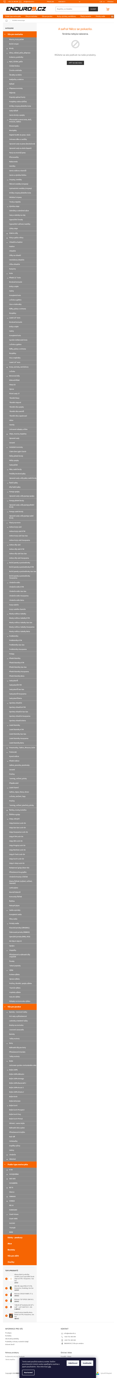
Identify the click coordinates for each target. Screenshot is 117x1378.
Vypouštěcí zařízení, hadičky (19, 224)
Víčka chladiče (14, 264)
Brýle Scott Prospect (16, 1110)
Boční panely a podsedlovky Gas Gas (22, 571)
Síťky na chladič (15, 255)
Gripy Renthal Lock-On (17, 850)
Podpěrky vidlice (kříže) (18, 101)
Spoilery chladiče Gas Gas (18, 712)
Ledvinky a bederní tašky (18, 1021)
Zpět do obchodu (75, 63)
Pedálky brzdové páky (17, 474)
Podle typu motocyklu (18, 1164)
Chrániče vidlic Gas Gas (17, 591)
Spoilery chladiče (15, 703)
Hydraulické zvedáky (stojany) (20, 188)
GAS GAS (12, 1179)
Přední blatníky (14, 658)
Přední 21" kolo (15, 278)
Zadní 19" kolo (14, 362)
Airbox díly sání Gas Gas (18, 553)
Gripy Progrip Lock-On (17, 845)
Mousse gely (14, 126)
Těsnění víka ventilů (16, 411)
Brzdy (11, 48)
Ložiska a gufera (15, 300)
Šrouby (11, 961)
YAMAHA (12, 1196)
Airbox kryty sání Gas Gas (18, 536)
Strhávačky (13, 1141)
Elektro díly (13, 233)
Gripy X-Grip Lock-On (16, 863)
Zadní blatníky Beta (16, 743)
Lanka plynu (13, 888)
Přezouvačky (14, 157)
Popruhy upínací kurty (17, 97)
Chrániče (12, 1154)
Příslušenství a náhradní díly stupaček (19, 955)
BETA (11, 1187)
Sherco (11, 1192)
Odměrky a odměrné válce (19, 211)
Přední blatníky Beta (16, 676)
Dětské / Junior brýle (17, 1123)
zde (49, 1366)
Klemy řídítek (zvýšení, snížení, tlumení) (20, 882)
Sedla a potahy (14, 910)
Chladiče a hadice (15, 242)
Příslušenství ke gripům (18, 872)
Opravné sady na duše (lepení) (20, 148)
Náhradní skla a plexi (17, 1128)
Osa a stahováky (15, 304)
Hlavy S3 (12, 385)
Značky (11, 1262)
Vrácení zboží (9, 1344)
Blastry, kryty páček (16, 39)
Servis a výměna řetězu (17, 175)
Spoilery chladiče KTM (17, 707)
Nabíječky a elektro (16, 79)
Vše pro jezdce (14, 1006)
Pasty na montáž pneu (17, 153)
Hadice (12, 246)
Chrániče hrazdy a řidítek (18, 877)
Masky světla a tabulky (17, 614)
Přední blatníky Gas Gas (18, 667)
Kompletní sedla (15, 914)
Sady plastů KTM (15, 685)
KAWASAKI (13, 1210)
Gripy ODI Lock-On (16, 841)
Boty (11, 1043)
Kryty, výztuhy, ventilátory (18, 367)
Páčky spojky (14, 460)
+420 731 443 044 (70, 1337)
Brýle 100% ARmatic (16, 1074)
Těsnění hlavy (14, 398)
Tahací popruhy (15, 966)
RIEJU (11, 1205)
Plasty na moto (15, 522)
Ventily (11, 425)
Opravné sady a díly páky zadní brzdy (22, 478)
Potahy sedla (14, 923)
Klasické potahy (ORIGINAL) (19, 928)
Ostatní (12, 443)
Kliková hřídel (14, 380)
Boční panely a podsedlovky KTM (21, 567)
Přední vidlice (14, 761)
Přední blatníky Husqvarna (19, 671)
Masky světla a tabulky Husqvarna (21, 627)
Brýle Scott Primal (16, 1119)
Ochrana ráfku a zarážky (18, 139)
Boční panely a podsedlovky (19, 562)
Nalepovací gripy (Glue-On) (19, 868)
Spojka (11, 946)
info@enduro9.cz (70, 1333)
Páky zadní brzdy (15, 469)
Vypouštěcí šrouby (16, 219)
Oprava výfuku (14, 979)
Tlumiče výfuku (14, 988)
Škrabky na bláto (15, 75)
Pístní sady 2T (14, 393)
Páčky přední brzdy (16, 456)
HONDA (12, 1201)
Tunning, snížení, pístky (18, 778)
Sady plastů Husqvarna (17, 694)
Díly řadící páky (14, 487)
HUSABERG (13, 1183)
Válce (11, 420)
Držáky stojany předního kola (20, 106)
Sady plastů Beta (15, 698)
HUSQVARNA (14, 1174)
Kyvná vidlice (14, 756)
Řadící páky (13, 483)
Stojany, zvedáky (15, 179)
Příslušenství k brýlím (17, 1132)
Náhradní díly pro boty (17, 1047)
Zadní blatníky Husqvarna (18, 738)
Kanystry (12, 269)
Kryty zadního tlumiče (17, 609)
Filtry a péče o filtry (16, 238)
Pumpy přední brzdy (16, 500)
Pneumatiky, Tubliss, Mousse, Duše (22, 747)
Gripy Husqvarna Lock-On (18, 832)
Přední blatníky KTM (16, 663)
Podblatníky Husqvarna (18, 649)
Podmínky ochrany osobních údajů (16, 1342)
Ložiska (12, 371)
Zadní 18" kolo (14, 318)
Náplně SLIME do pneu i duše (19, 135)
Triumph (12, 1228)
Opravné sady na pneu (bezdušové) (22, 144)
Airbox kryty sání (15, 527)
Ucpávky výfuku (15, 992)
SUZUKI (12, 1223)
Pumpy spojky (14, 492)
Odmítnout (72, 1363)
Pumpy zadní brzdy (16, 511)
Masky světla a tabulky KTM (19, 618)
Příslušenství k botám (17, 1052)
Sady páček (13, 465)
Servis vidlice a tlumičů (17, 171)
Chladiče (12, 251)
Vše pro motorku (15, 34)
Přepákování (14, 783)
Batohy (12, 1034)
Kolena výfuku (14, 974)
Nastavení (28, 1372)
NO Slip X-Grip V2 (15, 941)
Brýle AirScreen (14, 1101)
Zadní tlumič (14, 787)
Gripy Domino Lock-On (17, 823)
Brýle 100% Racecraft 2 (17, 1083)
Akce (10, 1243)
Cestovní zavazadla (16, 1030)
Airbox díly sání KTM (16, 549)
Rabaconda (13, 161)
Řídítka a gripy (14, 814)
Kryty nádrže (14, 605)
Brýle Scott (13, 1105)
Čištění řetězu (14, 66)
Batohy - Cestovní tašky (18, 1012)
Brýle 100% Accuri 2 (16, 1087)
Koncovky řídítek (15, 896)
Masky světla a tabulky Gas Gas (20, 622)
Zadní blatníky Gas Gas (17, 734)
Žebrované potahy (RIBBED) (19, 932)
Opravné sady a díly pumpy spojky (21, 496)
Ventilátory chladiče (16, 260)
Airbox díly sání (15, 545)
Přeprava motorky (16, 88)
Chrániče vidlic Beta (16, 600)
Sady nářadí (13, 111)
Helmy (11, 1150)
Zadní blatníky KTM (16, 729)
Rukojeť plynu (14, 905)
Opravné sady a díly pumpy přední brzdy (21, 506)
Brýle (11, 1061)
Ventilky (12, 166)
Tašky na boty (14, 1038)
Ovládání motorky (16, 447)
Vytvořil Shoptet (106, 1373)
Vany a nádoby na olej (17, 215)
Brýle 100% (13, 1070)
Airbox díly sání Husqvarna (19, 558)
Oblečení (12, 1159)
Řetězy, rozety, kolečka (17, 810)
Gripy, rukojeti (14, 819)
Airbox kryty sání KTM (17, 531)
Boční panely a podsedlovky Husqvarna (19, 577)
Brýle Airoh (13, 1096)
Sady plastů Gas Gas (16, 689)
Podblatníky (13, 636)
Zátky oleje (13, 228)
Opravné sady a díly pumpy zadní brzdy (21, 517)
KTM (11, 1170)
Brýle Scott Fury (15, 1114)
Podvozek (13, 752)
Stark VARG (13, 1219)
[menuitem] (13, 16)
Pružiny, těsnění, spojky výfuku (20, 983)
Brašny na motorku (16, 1025)
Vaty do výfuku (14, 997)
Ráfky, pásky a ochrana (17, 309)
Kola (11, 273)
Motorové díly (14, 376)
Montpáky (13, 130)
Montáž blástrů (14, 892)
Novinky (11, 1249)
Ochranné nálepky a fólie (18, 429)
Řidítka (12, 901)
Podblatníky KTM (15, 640)
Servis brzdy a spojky (17, 115)
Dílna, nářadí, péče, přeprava (19, 53)
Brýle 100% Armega (16, 1078)
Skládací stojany (15, 197)
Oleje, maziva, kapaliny (17, 434)
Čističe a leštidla (15, 70)
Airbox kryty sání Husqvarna (19, 540)
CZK (101, 2)
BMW (11, 1232)
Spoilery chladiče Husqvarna (19, 716)
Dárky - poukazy (15, 1237)
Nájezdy (12, 93)
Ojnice (11, 389)
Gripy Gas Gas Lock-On (17, 827)
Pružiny (12, 774)
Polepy (11, 654)
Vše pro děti (13, 1255)
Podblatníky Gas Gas (16, 645)
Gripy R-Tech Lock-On (17, 854)
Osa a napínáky (14, 358)
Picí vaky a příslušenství (18, 1016)
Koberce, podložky (16, 57)
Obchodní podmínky (12, 1339)
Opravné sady (14, 438)
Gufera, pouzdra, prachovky (19, 765)
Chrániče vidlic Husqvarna (18, 596)
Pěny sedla (13, 919)
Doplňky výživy (14, 1146)
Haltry (11, 291)
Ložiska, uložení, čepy (17, 796)
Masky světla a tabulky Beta (19, 631)
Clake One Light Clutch (17, 451)
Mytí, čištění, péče (16, 61)
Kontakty (61, 2)
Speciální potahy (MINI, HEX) (19, 937)
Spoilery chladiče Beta (17, 720)
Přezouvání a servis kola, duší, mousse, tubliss (20, 120)
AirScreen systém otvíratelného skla (22, 1065)
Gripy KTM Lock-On (16, 836)
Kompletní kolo (15, 295)
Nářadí (11, 84)
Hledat (93, 9)
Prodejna (50, 2)
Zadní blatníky (14, 725)
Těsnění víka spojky (16, 407)
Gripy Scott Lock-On (16, 859)
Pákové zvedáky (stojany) (18, 184)
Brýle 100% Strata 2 (16, 1092)
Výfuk (11, 970)
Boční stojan (14, 44)
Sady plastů (13, 680)
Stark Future (13, 1214)
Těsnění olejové (15, 402)
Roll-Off (12, 1137)
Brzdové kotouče (15, 282)
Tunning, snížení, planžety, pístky (21, 805)
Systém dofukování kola (18, 340)
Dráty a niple (14, 286)
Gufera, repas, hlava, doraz (19, 792)
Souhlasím (87, 1363)
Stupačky (12, 950)
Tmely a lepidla (15, 202)
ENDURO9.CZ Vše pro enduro (74, 1343)
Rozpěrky (12, 313)
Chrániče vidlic (14, 582)
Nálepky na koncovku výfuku (19, 1001)
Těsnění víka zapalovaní (18, 416)
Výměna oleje (14, 206)
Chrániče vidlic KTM (16, 587)
